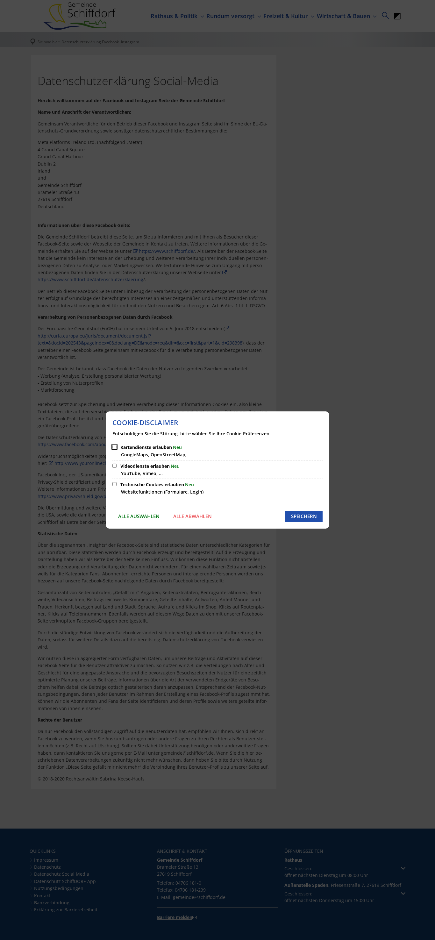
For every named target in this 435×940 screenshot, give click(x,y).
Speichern (304, 516)
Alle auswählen (139, 516)
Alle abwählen (192, 516)
